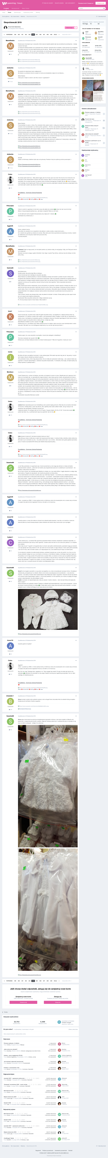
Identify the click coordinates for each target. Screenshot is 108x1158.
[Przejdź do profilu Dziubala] (59, 1062)
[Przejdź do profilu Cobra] (10, 179)
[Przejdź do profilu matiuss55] (59, 1139)
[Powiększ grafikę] (42, 184)
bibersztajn (64, 1084)
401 (22, 34)
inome (10, 352)
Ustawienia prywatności (61, 1150)
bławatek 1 (10, 696)
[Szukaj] (104, 8)
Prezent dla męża (89, 119)
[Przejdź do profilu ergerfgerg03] (82, 175)
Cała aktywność (15, 8)
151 (11, 54)
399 (15, 34)
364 (26, 1138)
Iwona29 (100, 37)
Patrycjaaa (10, 206)
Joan (8, 1104)
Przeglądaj (6, 8)
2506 (23, 1102)
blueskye (9, 1051)
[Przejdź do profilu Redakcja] (82, 170)
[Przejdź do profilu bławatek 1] (10, 701)
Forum (19, 3)
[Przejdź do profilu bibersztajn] (59, 1085)
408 (48, 34)
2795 (25, 1090)
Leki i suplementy (70, 3)
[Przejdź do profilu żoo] (82, 160)
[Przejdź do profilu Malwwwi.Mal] (59, 1091)
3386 (37, 1078)
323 (11, 219)
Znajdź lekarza (59, 3)
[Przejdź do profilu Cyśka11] (10, 542)
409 (51, 34)
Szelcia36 (10, 268)
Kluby (3, 12)
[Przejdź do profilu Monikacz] (10, 377)
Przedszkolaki (26, 1063)
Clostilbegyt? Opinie (9, 1138)
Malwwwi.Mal (65, 1090)
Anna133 (10, 517)
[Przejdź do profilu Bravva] (59, 1044)
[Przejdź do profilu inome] (10, 357)
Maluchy (21, 28)
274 (11, 709)
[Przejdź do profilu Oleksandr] (59, 1079)
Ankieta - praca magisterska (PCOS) (13, 1055)
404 (33, 34)
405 (37, 34)
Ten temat (98, 8)
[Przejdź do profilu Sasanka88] (10, 468)
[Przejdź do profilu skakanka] (10, 73)
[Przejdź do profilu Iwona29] (96, 38)
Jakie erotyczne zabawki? (10, 1049)
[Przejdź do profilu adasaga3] (83, 126)
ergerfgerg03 (88, 175)
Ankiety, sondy (32, 1057)
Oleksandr (64, 1078)
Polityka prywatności (47, 1150)
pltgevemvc (88, 164)
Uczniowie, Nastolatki (27, 1069)
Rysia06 (9, 1139)
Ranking (38, 12)
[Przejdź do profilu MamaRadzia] (10, 46)
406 (40, 34)
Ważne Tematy (25, 8)
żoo (86, 159)
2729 (28, 1096)
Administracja (17, 12)
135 (11, 324)
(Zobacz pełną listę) (73, 1029)
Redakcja (87, 170)
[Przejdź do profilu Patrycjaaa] (10, 211)
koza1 (10, 311)
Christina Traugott (66, 1022)
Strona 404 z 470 (66, 34)
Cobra (10, 174)
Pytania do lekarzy (47, 3)
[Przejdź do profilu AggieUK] (10, 231)
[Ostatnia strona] (59, 35)
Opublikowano (26, 40)
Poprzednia (9, 34)
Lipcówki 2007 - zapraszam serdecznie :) (14, 1078)
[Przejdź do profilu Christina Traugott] (59, 1022)
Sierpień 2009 (7, 1102)
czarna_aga (9, 1098)
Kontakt (70, 1150)
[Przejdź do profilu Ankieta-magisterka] (59, 1056)
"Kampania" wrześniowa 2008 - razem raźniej (16, 1084)
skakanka (10, 68)
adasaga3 (87, 128)
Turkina (8, 1044)
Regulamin (38, 1150)
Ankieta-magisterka (11, 1057)
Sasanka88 (10, 462)
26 (11, 239)
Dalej (55, 34)
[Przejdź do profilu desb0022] (82, 155)
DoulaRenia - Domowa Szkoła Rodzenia (30, 192)
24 (11, 530)
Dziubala (64, 1061)
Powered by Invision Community (54, 1155)
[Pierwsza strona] (4, 35)
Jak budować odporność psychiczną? (13, 1061)
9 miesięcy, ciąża (25, 1139)
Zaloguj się (57, 1002)
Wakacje (22, 1044)
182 (11, 476)
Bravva (63, 1043)
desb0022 (87, 154)
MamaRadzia (10, 40)
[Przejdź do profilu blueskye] (59, 1050)
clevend (9, 1063)
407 (44, 34)
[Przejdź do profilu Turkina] (83, 113)
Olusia (8, 1092)
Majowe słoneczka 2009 (10, 1096)
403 (29, 34)
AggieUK (10, 226)
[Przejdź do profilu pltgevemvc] (82, 165)
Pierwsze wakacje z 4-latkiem (11, 1043)
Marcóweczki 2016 (9, 1090)
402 (26, 34)
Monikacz (10, 372)
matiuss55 (64, 1138)
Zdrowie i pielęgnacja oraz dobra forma (30, 1051)
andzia (8, 1086)
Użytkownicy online (28, 12)
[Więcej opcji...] (76, 41)
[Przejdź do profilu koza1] (10, 316)
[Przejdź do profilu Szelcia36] (10, 273)
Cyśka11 (10, 537)
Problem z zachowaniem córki (11, 1067)
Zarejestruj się (100, 3)
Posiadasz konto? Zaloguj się (85, 3)
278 (11, 188)
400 (19, 34)
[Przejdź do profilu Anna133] (10, 522)
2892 (39, 1084)
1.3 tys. (11, 81)
